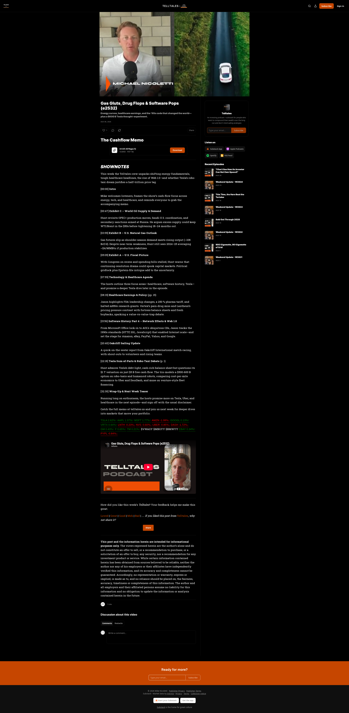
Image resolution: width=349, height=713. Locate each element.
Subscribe (326, 6)
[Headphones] (94, 57)
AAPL (125, 420)
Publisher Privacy (177, 691)
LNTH (126, 424)
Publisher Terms (193, 691)
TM (133, 429)
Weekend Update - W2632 (229, 232)
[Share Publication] (315, 6)
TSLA (109, 420)
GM (107, 429)
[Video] (94, 51)
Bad (137, 515)
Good (122, 515)
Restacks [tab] (119, 623)
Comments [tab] (107, 623)
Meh (130, 515)
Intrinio (170, 693)
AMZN (161, 420)
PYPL (109, 433)
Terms (186, 693)
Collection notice (198, 693)
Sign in (340, 6)
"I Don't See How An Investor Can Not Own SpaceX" (230, 170)
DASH (180, 424)
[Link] (97, 140)
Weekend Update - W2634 (229, 182)
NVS (144, 424)
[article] (226, 172)
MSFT (142, 420)
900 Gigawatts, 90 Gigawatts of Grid (231, 246)
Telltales (182, 515)
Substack (161, 707)
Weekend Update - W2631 (229, 257)
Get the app (187, 700)
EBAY (187, 429)
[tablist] (112, 623)
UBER (161, 424)
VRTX (109, 424)
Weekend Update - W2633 (229, 207)
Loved (104, 515)
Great (113, 515)
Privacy (179, 693)
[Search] (309, 6)
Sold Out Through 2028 (228, 219)
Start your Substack (167, 700)
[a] (209, 172)
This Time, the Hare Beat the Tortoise (230, 195)
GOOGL (179, 420)
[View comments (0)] (255, 55)
